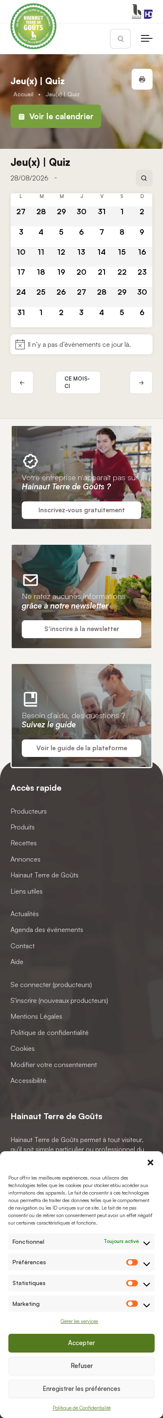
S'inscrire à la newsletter (81, 629)
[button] (150, 1161)
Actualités (24, 913)
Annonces (25, 858)
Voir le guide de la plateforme (81, 748)
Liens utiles (26, 891)
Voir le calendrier (60, 116)
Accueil (23, 94)
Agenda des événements (46, 929)
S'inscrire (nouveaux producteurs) (59, 1000)
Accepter (81, 1343)
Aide (16, 961)
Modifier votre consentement (53, 1064)
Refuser (82, 1366)
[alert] (81, 344)
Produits (22, 827)
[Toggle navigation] (147, 39)
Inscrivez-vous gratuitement (81, 510)
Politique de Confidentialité (82, 1408)
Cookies (22, 1048)
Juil (21, 382)
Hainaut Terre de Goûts (44, 875)
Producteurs (28, 811)
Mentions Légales (36, 1016)
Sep (141, 382)
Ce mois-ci (77, 382)
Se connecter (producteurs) (51, 984)
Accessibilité (28, 1080)
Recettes (23, 843)
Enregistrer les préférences (81, 1389)
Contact (22, 945)
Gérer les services (79, 1321)
